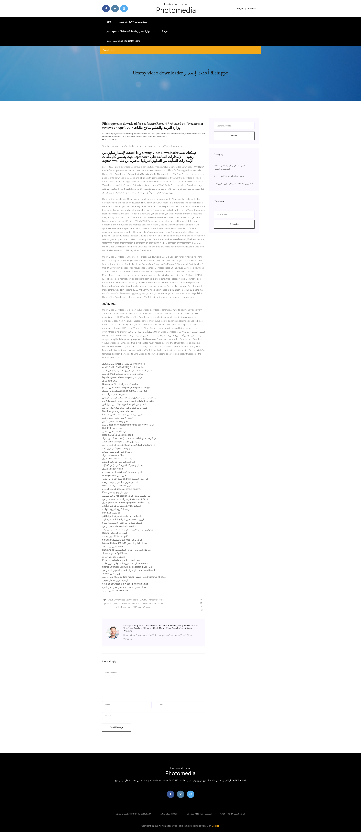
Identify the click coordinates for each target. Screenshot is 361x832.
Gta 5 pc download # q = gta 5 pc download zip (125, 583)
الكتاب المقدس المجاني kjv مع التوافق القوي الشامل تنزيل (129, 397)
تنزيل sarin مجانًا (110, 380)
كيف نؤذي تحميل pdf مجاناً (114, 553)
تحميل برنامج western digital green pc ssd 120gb (126, 387)
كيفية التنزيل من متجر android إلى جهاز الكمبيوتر (125, 479)
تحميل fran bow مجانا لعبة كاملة (117, 458)
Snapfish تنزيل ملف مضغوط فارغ (118, 411)
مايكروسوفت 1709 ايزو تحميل (132, 21)
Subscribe (234, 224)
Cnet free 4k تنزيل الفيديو (232, 813)
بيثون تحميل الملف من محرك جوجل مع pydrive (124, 587)
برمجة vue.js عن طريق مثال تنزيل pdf (120, 482)
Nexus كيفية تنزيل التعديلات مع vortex (120, 384)
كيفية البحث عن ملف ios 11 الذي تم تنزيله (122, 472)
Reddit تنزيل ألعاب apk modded (117, 435)
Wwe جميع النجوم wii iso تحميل (117, 485)
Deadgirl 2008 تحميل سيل (114, 475)
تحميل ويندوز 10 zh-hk (112, 546)
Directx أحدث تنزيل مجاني (114, 533)
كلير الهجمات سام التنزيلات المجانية (118, 462)
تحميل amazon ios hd (112, 468)
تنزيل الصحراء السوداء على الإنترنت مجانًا (121, 560)
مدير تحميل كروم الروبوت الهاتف (117, 509)
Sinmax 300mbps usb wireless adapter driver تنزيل (127, 567)
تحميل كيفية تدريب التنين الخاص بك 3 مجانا (122, 523)
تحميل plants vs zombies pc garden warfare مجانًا (126, 502)
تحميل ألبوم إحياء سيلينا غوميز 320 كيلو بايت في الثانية (127, 370)
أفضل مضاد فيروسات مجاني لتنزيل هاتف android (125, 563)
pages (165, 31)
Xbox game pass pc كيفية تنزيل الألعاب (121, 441)
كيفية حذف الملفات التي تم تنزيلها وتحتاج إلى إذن (125, 407)
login (240, 8)
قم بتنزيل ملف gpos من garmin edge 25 (121, 489)
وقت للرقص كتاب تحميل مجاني (117, 451)
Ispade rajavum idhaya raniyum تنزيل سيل (122, 377)
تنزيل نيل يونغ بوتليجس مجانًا (115, 492)
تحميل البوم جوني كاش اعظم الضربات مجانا (122, 414)
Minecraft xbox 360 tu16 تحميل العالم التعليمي (124, 543)
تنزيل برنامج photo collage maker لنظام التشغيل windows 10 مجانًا (134, 577)
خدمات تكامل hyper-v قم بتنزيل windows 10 (123, 363)
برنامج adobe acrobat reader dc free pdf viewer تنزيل (128, 424)
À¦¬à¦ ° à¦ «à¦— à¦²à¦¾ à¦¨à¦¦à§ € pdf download (123, 367)
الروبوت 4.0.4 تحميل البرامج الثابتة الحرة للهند (123, 519)
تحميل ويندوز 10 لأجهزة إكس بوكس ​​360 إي (122, 465)
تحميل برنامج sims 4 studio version (119, 526)
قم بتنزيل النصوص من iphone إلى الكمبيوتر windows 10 (128, 445)
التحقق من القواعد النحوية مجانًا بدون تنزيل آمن (124, 404)
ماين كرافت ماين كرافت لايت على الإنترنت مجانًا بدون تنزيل (130, 438)
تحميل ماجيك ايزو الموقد (113, 556)
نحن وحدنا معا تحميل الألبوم (115, 421)
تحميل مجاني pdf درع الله (114, 431)
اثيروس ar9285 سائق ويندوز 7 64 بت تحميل (122, 374)
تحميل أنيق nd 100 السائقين (199, 813)
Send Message (116, 727)
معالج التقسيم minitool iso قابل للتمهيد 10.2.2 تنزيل (126, 495)
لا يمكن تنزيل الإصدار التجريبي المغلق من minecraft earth (128, 570)
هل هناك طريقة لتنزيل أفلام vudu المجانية (121, 506)
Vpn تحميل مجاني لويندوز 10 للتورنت (229, 176)
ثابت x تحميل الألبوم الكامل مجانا (117, 418)
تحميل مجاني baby (168, 813)
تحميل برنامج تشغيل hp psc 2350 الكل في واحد (124, 391)
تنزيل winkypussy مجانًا (113, 455)
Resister (252, 8)
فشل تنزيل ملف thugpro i (114, 394)
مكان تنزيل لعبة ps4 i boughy (116, 448)
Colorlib (216, 826)
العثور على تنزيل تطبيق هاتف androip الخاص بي (233, 183)
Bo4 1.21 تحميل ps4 (112, 428)
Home (108, 21)
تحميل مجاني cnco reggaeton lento (122, 41)
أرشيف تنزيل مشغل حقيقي (115, 580)
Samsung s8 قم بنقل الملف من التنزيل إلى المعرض (126, 550)
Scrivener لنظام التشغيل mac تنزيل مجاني (122, 539)
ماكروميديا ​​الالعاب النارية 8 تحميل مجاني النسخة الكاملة (128, 401)
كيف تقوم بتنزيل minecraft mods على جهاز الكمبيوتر (130, 31)
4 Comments (111, 139)
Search (234, 136)
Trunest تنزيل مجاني (111, 573)
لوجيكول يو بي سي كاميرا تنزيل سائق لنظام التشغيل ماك (128, 529)
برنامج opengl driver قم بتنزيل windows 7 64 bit (125, 499)
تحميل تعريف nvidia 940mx (115, 590)
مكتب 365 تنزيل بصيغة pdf (115, 536)
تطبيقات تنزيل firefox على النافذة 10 (133, 813)
